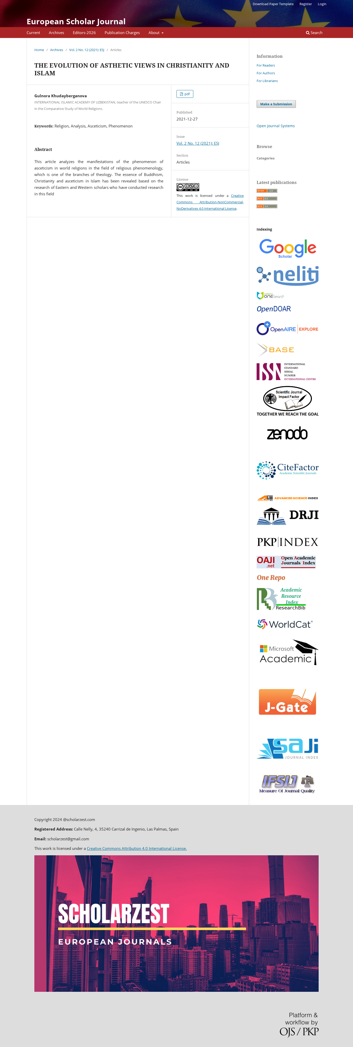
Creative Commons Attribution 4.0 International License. (137, 848)
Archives (56, 32)
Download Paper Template (273, 4)
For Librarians (267, 80)
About (154, 32)
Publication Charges (122, 32)
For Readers (266, 65)
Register (306, 4)
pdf (187, 94)
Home (39, 49)
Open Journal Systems (276, 125)
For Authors (266, 73)
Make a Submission (276, 104)
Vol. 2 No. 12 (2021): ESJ (86, 49)
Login (322, 4)
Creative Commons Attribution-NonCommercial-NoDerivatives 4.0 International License (210, 202)
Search (316, 32)
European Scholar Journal (76, 21)
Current (33, 32)
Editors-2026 (84, 32)
